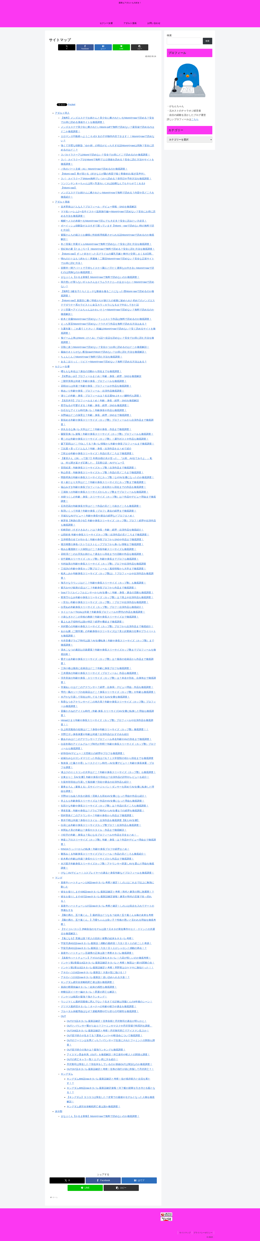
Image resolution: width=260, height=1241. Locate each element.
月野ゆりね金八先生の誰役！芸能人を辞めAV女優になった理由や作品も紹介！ (104, 796)
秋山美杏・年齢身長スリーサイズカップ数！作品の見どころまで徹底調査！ (102, 472)
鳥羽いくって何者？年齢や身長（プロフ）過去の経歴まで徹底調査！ (98, 511)
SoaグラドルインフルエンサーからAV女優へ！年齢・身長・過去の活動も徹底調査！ (107, 592)
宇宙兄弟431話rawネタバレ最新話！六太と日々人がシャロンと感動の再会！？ (104, 948)
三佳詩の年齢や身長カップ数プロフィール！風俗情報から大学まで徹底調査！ (103, 568)
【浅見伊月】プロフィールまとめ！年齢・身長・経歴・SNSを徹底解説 (100, 400)
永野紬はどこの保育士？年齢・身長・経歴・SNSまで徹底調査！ (96, 415)
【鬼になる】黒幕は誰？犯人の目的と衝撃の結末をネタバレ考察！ (97, 938)
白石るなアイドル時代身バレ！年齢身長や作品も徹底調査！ (94, 410)
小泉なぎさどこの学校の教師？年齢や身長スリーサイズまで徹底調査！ (100, 617)
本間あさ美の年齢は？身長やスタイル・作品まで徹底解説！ (94, 830)
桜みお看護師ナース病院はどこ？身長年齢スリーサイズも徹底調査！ (98, 549)
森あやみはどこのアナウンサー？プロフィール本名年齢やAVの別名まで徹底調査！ (106, 739)
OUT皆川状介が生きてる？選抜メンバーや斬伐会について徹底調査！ (105, 1035)
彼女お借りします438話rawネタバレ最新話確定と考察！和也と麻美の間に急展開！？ (107, 891)
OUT (63, 1016)
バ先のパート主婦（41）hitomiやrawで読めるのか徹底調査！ (94, 169)
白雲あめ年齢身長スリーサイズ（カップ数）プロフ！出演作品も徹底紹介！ (102, 607)
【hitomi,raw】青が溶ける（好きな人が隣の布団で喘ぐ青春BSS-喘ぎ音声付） (103, 173)
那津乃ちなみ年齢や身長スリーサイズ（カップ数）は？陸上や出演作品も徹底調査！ (107, 597)
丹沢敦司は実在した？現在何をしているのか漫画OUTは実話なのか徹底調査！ (109, 1064)
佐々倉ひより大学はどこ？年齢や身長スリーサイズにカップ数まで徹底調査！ (103, 482)
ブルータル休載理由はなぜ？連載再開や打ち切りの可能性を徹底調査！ (100, 1011)
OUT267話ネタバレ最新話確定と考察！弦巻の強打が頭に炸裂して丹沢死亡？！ (110, 1069)
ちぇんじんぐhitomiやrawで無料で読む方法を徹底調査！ (91, 356)
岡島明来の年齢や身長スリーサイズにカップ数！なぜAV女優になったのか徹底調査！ (107, 477)
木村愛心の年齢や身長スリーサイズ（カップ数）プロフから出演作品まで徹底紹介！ (107, 626)
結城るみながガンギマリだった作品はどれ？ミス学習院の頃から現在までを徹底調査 (107, 758)
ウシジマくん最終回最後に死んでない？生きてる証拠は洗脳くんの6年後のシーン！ (106, 1001)
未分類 (58, 1111)
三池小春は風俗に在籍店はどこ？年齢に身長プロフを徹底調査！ (96, 668)
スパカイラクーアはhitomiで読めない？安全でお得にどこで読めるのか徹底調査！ (105, 154)
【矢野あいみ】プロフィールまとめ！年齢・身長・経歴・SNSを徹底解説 (101, 376)
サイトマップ (185, 1233)
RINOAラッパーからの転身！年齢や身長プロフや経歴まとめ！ (95, 849)
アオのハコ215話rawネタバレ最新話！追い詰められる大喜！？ (95, 977)
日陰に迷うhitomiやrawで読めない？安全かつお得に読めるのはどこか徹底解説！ (105, 347)
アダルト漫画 (62, 201)
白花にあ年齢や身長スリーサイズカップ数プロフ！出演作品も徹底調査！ (101, 825)
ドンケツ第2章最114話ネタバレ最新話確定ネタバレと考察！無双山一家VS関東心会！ (108, 962)
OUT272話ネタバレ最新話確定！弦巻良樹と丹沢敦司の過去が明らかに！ (107, 1021)
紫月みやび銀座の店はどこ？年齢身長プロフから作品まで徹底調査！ (98, 587)
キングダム (67, 1074)
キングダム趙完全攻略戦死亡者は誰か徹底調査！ (87, 982)
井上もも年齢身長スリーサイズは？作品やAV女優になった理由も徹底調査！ (102, 801)
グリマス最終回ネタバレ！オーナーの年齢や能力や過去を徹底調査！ (98, 1006)
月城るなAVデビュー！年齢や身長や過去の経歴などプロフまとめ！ (98, 515)
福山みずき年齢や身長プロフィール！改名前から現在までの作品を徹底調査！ (103, 487)
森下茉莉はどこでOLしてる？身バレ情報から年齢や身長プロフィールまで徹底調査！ (107, 443)
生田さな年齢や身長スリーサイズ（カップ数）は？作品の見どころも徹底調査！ (105, 805)
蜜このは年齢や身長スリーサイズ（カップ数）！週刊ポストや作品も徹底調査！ (105, 439)
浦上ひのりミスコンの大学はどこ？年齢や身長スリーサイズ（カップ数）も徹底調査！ (108, 772)
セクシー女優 (62, 366)
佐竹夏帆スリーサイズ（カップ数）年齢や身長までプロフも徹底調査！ (100, 559)
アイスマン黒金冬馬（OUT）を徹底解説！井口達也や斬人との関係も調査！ (108, 1054)
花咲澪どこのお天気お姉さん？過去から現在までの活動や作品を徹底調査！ (102, 554)
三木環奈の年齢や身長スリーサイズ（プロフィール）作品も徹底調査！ (100, 673)
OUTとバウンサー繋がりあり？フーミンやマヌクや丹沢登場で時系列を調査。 (109, 1025)
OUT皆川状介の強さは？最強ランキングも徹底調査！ (96, 1049)
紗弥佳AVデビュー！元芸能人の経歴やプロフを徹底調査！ (93, 753)
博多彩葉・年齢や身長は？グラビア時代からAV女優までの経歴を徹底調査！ (102, 810)
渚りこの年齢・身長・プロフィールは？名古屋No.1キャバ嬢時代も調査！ (101, 395)
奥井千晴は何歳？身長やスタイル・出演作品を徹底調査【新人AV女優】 (100, 820)
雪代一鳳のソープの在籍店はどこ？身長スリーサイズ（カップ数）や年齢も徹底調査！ (108, 692)
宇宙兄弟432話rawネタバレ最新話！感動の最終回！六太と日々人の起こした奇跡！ (106, 943)
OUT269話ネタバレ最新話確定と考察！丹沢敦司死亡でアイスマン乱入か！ (108, 1030)
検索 (169, 35)
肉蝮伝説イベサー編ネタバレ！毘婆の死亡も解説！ (89, 992)
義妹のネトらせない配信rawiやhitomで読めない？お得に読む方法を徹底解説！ (104, 352)
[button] (139, 47)
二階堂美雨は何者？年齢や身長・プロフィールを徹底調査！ (94, 381)
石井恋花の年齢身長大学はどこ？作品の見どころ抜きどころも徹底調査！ (101, 506)
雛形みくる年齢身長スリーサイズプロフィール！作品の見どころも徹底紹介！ (103, 854)
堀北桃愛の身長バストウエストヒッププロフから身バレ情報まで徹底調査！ (102, 544)
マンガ (58, 877)
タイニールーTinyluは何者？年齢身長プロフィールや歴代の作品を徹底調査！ (103, 612)
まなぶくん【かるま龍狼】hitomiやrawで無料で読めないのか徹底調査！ (100, 277)
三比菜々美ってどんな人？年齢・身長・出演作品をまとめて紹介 (96, 448)
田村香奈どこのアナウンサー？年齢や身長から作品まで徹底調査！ (97, 815)
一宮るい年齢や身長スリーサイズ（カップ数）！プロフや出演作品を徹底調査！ (105, 602)
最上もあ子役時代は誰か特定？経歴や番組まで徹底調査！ (92, 621)
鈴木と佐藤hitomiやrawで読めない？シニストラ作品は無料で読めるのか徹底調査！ (106, 319)
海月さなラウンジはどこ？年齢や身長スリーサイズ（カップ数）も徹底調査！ (103, 582)
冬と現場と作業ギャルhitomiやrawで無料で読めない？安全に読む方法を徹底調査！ (106, 244)
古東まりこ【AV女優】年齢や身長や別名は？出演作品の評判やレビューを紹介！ (105, 777)
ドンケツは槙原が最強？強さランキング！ (84, 996)
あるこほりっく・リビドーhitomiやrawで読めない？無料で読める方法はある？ (104, 361)
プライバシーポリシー (203, 1233)
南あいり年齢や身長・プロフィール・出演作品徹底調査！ (92, 391)
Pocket (71, 104)
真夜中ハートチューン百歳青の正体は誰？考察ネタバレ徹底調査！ (97, 953)
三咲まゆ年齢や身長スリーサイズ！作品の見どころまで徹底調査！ (97, 453)
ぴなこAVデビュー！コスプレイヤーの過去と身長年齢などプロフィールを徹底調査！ (107, 872)
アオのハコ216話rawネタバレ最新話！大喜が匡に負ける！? (93, 972)
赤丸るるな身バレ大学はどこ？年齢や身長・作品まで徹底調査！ (96, 429)
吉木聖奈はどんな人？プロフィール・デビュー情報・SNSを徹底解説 (98, 206)
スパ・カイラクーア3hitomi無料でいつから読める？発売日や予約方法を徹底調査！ (106, 178)
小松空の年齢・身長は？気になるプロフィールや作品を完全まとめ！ (100, 835)
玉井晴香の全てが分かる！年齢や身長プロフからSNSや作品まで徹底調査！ (102, 539)
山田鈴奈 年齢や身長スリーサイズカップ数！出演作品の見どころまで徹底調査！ (105, 534)
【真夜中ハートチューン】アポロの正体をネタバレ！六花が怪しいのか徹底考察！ (106, 958)
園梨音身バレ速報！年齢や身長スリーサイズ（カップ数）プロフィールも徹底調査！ (107, 434)
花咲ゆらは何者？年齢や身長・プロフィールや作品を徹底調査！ (96, 386)
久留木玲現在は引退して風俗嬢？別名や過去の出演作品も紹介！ (96, 782)
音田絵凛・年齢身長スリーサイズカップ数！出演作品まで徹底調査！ (98, 467)
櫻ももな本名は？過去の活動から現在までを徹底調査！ (91, 371)
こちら (195, 119)
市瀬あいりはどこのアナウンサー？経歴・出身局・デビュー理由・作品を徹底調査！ (107, 687)
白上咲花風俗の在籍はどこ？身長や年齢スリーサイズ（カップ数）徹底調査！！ (105, 729)
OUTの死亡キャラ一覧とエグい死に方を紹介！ (92, 1059)
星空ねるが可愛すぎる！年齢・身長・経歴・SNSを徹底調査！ (95, 405)
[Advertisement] (103, 78)
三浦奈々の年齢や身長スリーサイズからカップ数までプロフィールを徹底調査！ (105, 492)
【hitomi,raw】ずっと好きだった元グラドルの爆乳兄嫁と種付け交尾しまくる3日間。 (107, 253)
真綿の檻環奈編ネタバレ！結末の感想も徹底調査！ (89, 987)
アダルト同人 (62, 113)
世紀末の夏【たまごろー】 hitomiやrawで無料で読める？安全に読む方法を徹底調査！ (108, 249)
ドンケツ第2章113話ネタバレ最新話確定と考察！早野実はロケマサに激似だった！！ (107, 967)
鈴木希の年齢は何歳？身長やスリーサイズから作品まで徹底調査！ (97, 858)
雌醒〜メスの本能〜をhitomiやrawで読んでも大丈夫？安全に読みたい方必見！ (104, 221)
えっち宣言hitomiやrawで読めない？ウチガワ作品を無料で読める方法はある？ (104, 324)
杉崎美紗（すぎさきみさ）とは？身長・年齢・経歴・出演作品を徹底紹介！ (102, 529)
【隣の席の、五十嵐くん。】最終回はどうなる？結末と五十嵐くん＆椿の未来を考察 (107, 915)
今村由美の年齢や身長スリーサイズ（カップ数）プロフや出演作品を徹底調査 (103, 563)
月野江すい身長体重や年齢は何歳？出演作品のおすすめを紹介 (95, 734)
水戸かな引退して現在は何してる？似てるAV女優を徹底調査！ (95, 697)
